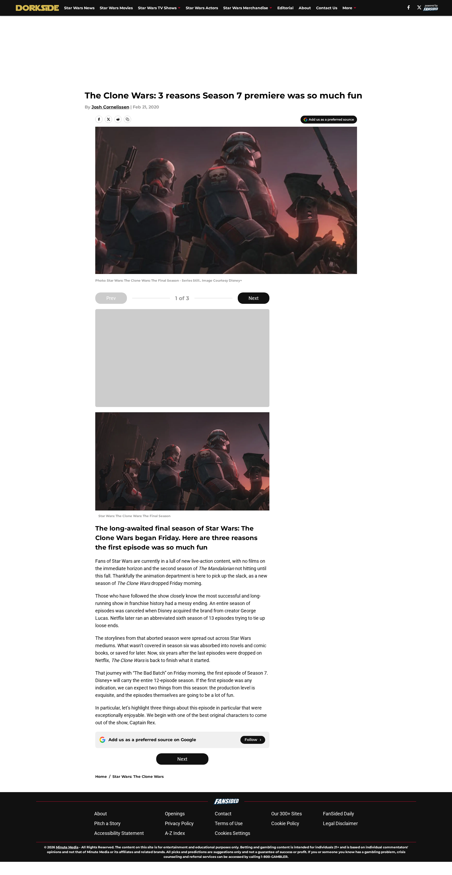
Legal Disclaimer (340, 823)
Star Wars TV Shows (157, 8)
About (305, 8)
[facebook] (408, 7)
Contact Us (326, 8)
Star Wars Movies (116, 8)
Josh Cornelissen (110, 107)
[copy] (127, 119)
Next (254, 298)
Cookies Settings (232, 833)
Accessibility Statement (119, 833)
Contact (223, 813)
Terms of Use (229, 823)
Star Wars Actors (202, 8)
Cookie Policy (285, 823)
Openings (175, 813)
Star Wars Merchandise (245, 8)
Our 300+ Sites (286, 813)
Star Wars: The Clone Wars (138, 776)
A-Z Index (175, 833)
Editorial (285, 8)
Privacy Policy (179, 823)
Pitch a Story (107, 823)
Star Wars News (79, 8)
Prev (111, 298)
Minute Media (67, 847)
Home (101, 776)
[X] (419, 7)
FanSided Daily (338, 813)
